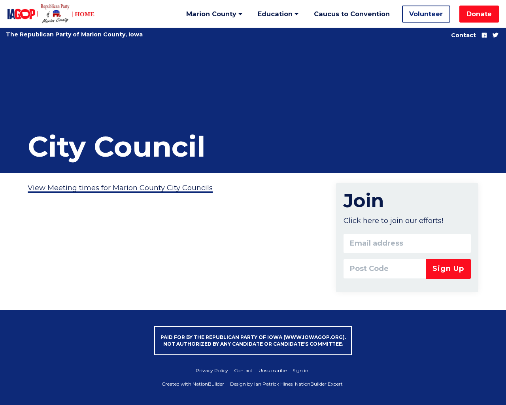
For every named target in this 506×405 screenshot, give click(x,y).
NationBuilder (208, 384)
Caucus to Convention (352, 14)
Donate (479, 14)
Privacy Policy (212, 370)
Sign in (300, 370)
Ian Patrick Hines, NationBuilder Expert (298, 384)
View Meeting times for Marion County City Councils (120, 188)
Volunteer (426, 14)
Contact (463, 35)
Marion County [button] (212, 14)
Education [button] (276, 14)
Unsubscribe (273, 370)
